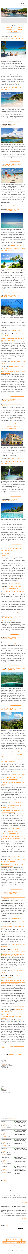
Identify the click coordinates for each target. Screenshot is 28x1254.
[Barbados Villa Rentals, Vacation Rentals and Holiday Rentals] (12, 267)
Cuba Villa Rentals (14, 423)
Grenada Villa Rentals (15, 583)
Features (14, 31)
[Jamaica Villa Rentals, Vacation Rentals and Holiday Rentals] (13, 643)
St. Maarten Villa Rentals (16, 889)
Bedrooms (19, 27)
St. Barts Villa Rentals (15, 828)
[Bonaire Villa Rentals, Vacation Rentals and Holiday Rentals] (12, 314)
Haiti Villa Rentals (14, 634)
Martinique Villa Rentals (15, 705)
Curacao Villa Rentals (15, 458)
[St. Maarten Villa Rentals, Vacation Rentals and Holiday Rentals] (13, 866)
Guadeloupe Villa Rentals (16, 612)
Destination (9, 27)
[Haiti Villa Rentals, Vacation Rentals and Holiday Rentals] (12, 621)
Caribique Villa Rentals (6, 3)
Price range (9, 29)
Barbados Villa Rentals (15, 292)
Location (19, 29)
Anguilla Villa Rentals (15, 121)
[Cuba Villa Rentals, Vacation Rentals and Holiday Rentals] (13, 405)
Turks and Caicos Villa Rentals (17, 1006)
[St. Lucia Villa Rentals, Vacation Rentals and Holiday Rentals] (13, 839)
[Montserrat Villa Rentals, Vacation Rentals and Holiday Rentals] (12, 728)
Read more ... (24, 1202)
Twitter (5, 1246)
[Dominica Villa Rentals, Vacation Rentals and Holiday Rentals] (12, 479)
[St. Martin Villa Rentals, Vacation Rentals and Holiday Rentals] (13, 898)
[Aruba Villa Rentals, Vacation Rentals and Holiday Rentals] (12, 182)
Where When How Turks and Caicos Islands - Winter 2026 (13, 1206)
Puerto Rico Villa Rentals (16, 802)
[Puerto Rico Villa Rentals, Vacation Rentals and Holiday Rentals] (13, 784)
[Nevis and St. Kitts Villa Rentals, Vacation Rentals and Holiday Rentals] (13, 761)
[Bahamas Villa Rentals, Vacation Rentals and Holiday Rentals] (12, 227)
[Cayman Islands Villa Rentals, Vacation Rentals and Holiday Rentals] (13, 373)
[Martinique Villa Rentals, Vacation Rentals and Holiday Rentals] (12, 687)
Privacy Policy (21, 1242)
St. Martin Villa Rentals (15, 918)
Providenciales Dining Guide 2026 (8, 1190)
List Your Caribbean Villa (14, 1239)
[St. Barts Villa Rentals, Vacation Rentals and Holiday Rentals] (13, 812)
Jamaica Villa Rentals (15, 665)
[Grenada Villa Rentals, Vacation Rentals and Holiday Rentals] (13, 555)
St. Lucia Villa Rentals (15, 856)
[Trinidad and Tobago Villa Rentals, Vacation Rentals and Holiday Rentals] (13, 956)
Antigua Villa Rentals (15, 161)
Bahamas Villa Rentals (15, 245)
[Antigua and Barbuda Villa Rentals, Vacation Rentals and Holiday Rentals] (12, 143)
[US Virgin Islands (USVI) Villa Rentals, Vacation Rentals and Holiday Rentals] (13, 1018)
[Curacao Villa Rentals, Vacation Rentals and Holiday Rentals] (12, 445)
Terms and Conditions (9, 1242)
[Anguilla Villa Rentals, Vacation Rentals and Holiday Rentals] (12, 106)
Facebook (3, 1246)
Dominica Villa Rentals (15, 496)
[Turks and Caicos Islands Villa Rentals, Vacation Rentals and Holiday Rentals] (13, 983)
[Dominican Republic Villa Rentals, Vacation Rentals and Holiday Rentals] (12, 517)
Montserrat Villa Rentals (15, 751)
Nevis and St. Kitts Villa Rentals (17, 774)
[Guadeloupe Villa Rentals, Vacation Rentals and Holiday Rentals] (13, 593)
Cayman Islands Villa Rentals (17, 396)
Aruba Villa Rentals (14, 205)
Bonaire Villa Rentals (15, 330)
